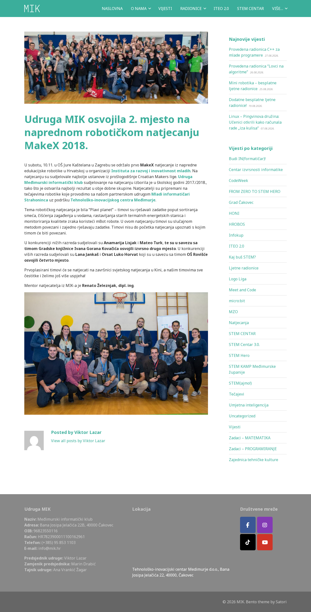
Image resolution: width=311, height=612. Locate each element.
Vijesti (235, 427)
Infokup (236, 235)
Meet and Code (242, 290)
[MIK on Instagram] (265, 525)
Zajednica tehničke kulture (253, 459)
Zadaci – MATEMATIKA (249, 437)
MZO (233, 311)
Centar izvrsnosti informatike (256, 169)
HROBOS (237, 224)
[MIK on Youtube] (265, 542)
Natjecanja (239, 322)
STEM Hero (239, 355)
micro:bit (237, 300)
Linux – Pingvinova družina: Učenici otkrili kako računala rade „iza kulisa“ (255, 122)
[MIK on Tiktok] (248, 542)
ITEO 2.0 (236, 246)
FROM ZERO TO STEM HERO (254, 191)
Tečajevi (236, 394)
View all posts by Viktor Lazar (78, 440)
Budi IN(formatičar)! (247, 158)
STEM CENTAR (242, 333)
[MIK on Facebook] (248, 525)
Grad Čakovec (241, 202)
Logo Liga (237, 279)
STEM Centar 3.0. (244, 344)
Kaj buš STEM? (242, 257)
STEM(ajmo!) (240, 383)
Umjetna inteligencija (248, 405)
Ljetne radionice (244, 268)
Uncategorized (242, 416)
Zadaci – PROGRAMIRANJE (253, 448)
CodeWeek (238, 180)
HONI (234, 213)
